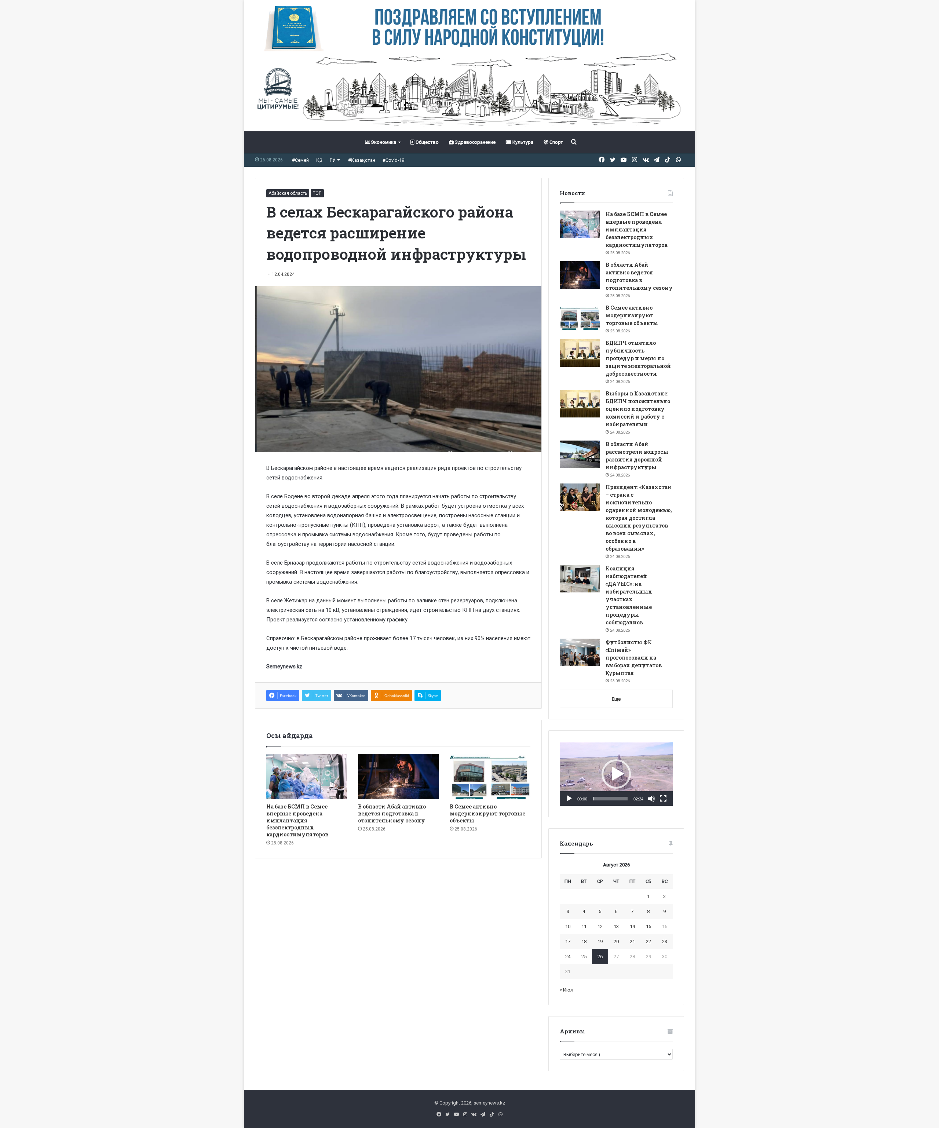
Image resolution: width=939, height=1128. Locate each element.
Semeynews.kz (284, 666)
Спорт (555, 142)
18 (584, 941)
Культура (522, 142)
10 (567, 926)
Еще (616, 699)
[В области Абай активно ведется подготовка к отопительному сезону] (398, 776)
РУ (332, 160)
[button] (616, 774)
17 (567, 941)
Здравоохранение (475, 142)
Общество (426, 142)
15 (648, 926)
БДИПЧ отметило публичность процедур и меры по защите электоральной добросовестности (638, 358)
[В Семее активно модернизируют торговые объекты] (490, 776)
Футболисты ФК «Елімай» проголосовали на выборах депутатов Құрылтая (634, 657)
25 (584, 956)
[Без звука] (651, 798)
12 (600, 926)
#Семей (300, 160)
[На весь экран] (663, 798)
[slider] (610, 798)
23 (664, 941)
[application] (616, 774)
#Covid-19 (393, 160)
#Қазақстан (361, 160)
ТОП (317, 193)
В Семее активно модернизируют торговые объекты (487, 813)
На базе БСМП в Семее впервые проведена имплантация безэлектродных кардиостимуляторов (297, 820)
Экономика (383, 142)
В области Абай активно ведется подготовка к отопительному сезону (392, 813)
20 (616, 941)
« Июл (566, 990)
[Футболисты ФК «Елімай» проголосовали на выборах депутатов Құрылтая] (580, 652)
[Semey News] (469, 91)
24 (567, 956)
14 (632, 926)
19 (600, 941)
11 (584, 926)
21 (632, 941)
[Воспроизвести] (569, 798)
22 (648, 941)
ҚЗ (319, 160)
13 (616, 926)
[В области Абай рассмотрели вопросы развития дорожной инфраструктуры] (580, 454)
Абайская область (287, 193)
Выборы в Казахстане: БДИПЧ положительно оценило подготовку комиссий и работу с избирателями (638, 409)
